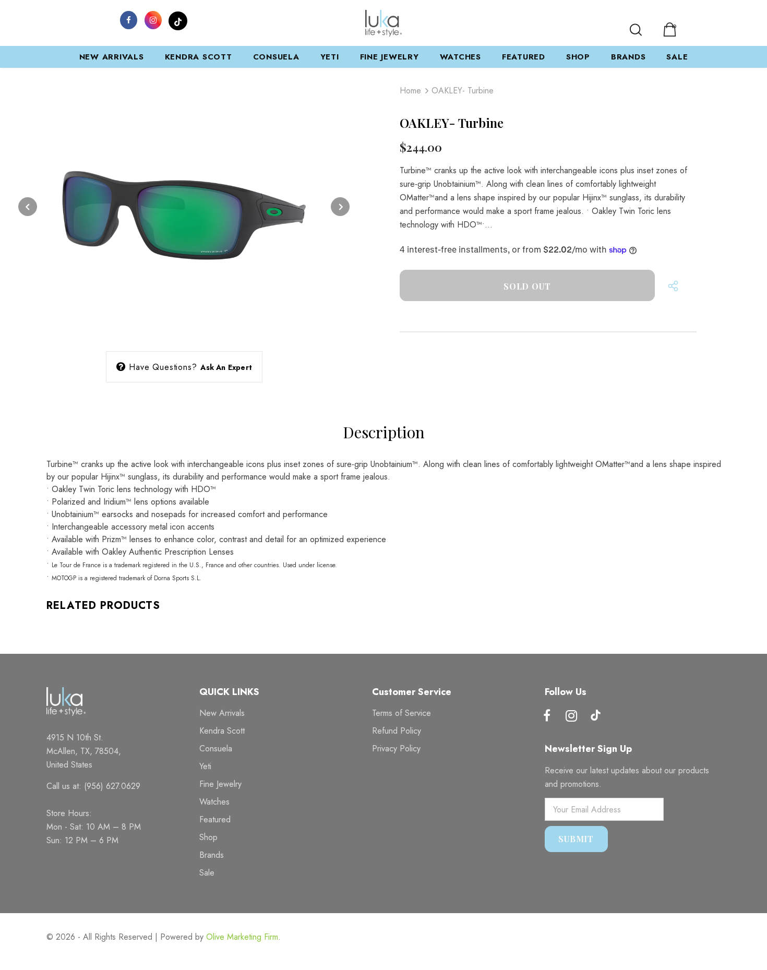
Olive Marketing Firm (242, 937)
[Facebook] (128, 19)
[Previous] (27, 206)
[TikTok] (178, 19)
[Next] (340, 206)
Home (410, 91)
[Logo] (383, 23)
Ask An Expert (226, 367)
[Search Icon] (636, 29)
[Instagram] (153, 19)
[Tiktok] (595, 716)
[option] (184, 206)
